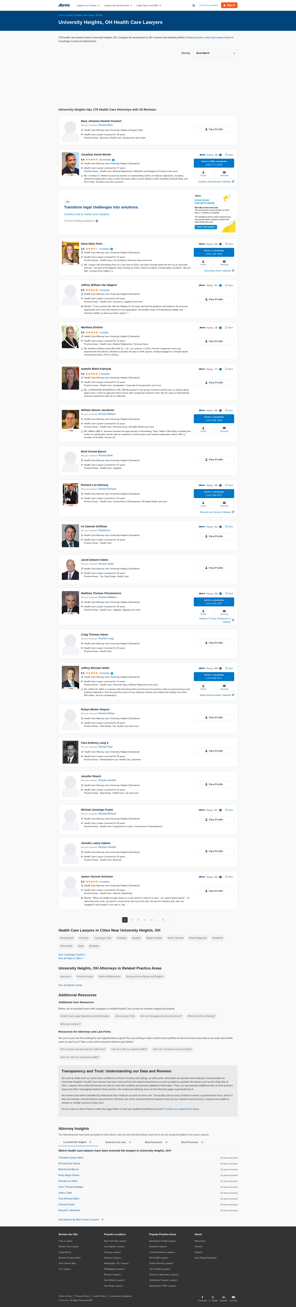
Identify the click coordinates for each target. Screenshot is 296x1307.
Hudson (136, 938)
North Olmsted (175, 938)
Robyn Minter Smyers (95, 709)
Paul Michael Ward (68, 1198)
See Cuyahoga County (70, 954)
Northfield (217, 938)
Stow (81, 946)
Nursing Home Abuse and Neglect (144, 976)
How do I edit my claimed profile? (129, 1049)
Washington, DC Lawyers (116, 1263)
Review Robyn (107, 713)
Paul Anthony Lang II (94, 742)
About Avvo (200, 1241)
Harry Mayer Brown (69, 1175)
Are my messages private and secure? (161, 1016)
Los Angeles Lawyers (114, 1246)
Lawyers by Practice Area (116, 5)
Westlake (94, 946)
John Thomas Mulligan (70, 1187)
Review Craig (106, 638)
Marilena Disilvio (92, 327)
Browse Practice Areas (70, 1257)
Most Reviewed (156, 1142)
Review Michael (107, 813)
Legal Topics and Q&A (147, 5)
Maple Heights (154, 938)
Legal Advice (65, 1252)
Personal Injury (85, 976)
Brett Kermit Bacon (93, 451)
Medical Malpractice (110, 976)
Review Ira (104, 530)
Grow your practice (208, 5)
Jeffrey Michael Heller (95, 668)
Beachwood (66, 938)
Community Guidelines (121, 1296)
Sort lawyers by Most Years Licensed (78, 1219)
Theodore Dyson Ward (70, 1157)
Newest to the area (118, 1142)
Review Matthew (108, 597)
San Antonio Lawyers (114, 1280)
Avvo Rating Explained (205, 1257)
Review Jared (106, 563)
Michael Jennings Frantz (97, 809)
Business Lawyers (158, 1246)
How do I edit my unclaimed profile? (79, 1057)
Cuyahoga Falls (102, 938)
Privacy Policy (82, 1296)
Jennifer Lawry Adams (95, 843)
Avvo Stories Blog (67, 1263)
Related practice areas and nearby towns (208, 37)
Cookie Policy (99, 1296)
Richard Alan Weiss (69, 1163)
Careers (198, 1246)
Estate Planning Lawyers (161, 1263)
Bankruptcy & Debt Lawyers (162, 1241)
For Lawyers (65, 1269)
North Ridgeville (198, 938)
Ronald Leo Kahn (68, 1181)
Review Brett (106, 455)
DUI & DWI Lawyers (159, 1257)
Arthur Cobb (65, 1192)
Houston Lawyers (112, 1257)
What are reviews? (70, 1024)
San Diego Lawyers (113, 1286)
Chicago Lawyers (112, 1252)
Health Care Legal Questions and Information (85, 1016)
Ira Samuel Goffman (94, 526)
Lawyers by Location (87, 5)
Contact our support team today (182, 1109)
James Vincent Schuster (97, 876)
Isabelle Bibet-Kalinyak (96, 368)
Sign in (231, 5)
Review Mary (106, 125)
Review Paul (106, 746)
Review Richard (107, 489)
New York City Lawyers (115, 1241)
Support (198, 1252)
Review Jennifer (107, 780)
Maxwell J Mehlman (69, 1210)
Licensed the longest (77, 1142)
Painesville (66, 946)
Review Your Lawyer (69, 1246)
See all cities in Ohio (69, 958)
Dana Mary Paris (92, 243)
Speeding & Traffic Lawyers (162, 1286)
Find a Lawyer (66, 1241)
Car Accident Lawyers (159, 1269)
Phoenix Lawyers (112, 1274)
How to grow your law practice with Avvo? (83, 1049)
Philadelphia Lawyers (114, 1269)
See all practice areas (70, 985)
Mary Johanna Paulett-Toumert (101, 121)
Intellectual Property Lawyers (163, 1280)
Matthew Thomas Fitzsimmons (101, 593)
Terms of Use (65, 1296)
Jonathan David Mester (96, 154)
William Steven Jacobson (97, 410)
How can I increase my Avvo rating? (172, 1049)
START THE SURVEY (206, 227)
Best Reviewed (192, 1142)
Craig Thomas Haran (94, 634)
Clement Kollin (66, 1204)
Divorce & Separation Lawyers (164, 1274)
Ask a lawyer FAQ (125, 1016)
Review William (107, 414)
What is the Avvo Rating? (201, 1016)
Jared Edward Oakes (94, 559)
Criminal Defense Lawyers (162, 1252)
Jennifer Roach (91, 776)
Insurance (65, 976)
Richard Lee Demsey (94, 485)
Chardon (83, 938)
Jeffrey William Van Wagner (99, 285)
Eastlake (122, 938)
